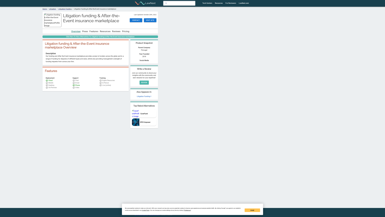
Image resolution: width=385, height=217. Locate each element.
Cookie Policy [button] (145, 210)
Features (93, 31)
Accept (252, 210)
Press (85, 31)
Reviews (116, 31)
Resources (105, 31)
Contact (136, 20)
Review (144, 82)
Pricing (125, 31)
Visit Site (150, 20)
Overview (76, 31)
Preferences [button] (187, 210)
